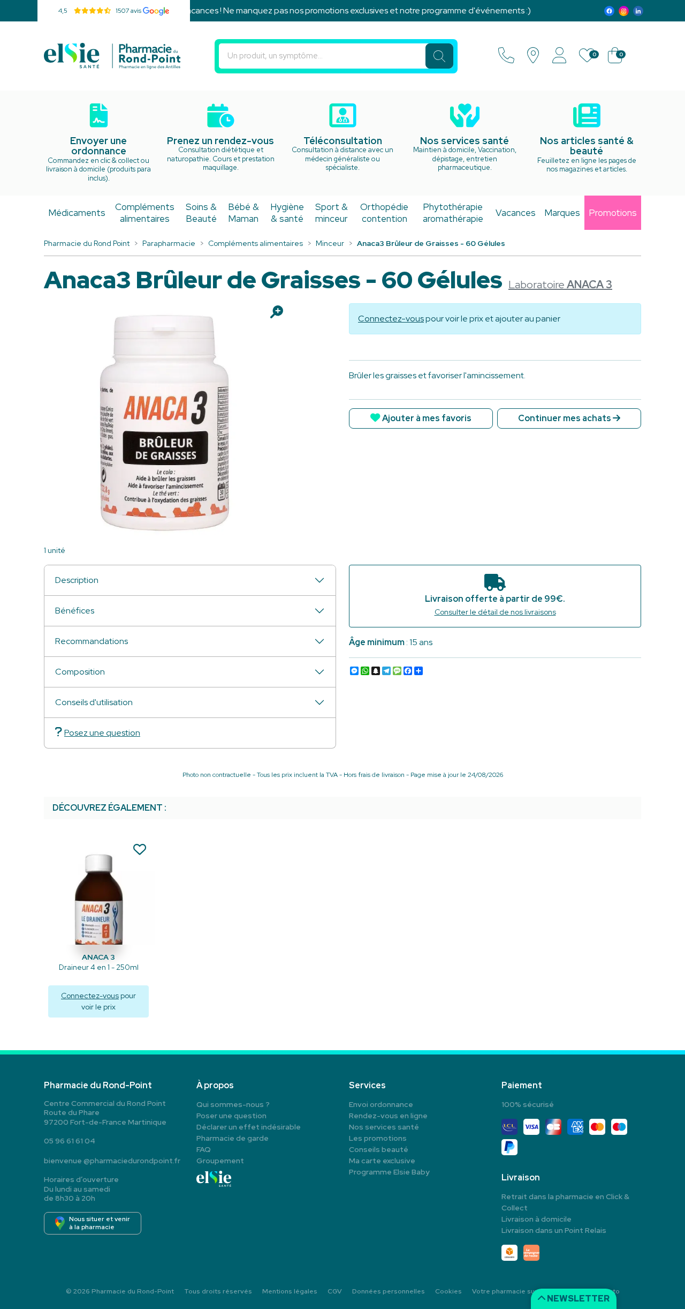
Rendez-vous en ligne (388, 1115)
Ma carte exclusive (382, 1160)
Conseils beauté (378, 1149)
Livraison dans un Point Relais (553, 1230)
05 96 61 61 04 (69, 1141)
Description (76, 580)
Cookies (448, 1291)
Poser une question (231, 1115)
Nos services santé (384, 1127)
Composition (80, 671)
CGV (335, 1291)
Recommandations (91, 641)
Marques (562, 213)
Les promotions (378, 1138)
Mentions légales (289, 1291)
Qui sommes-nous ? (233, 1104)
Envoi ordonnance (381, 1104)
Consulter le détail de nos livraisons (495, 612)
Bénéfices (74, 610)
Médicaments (76, 213)
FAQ (203, 1149)
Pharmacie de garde (232, 1138)
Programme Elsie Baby (389, 1172)
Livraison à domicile (536, 1219)
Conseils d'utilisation (94, 702)
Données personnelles (388, 1291)
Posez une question (102, 732)
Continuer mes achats (565, 418)
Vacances (516, 213)
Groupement (220, 1160)
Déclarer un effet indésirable (248, 1127)
